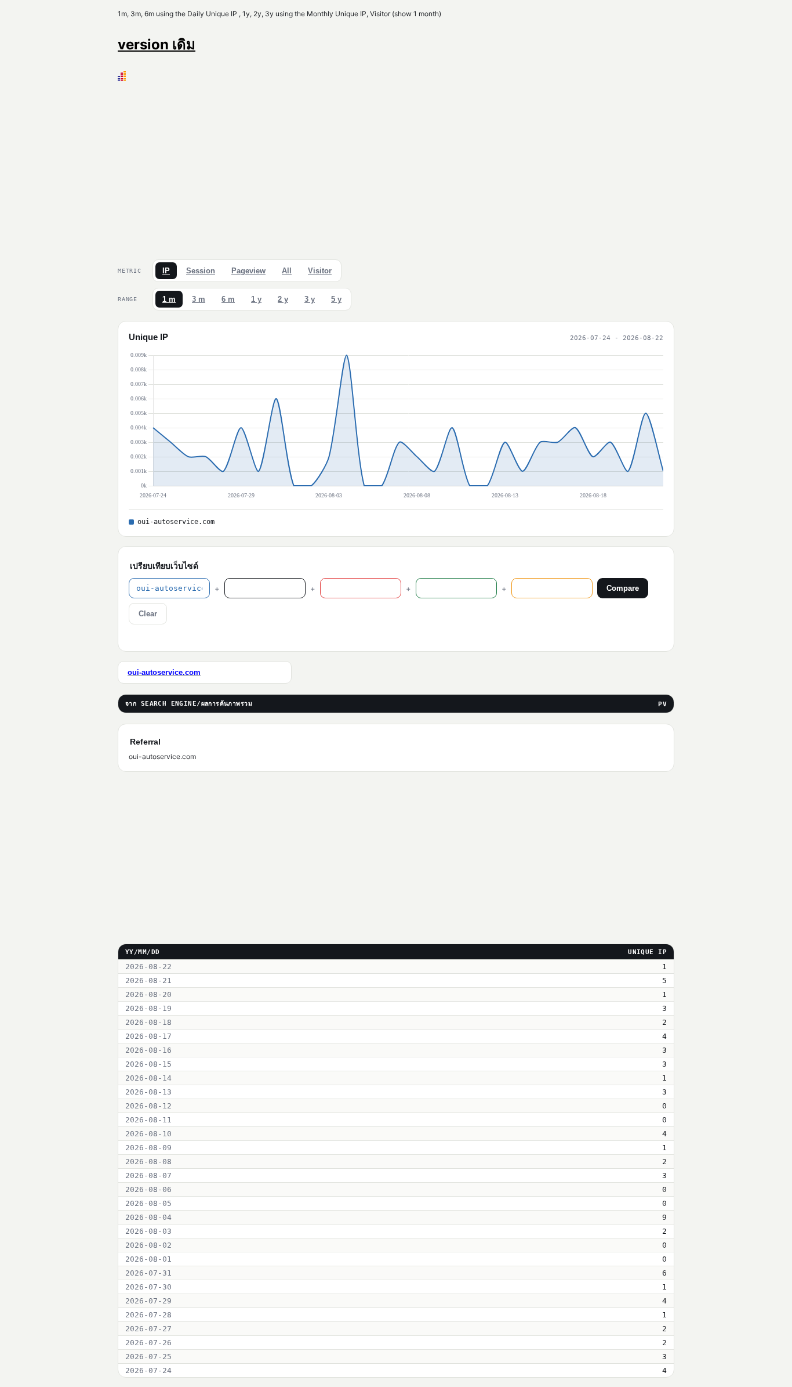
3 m (198, 299)
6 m (228, 299)
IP (166, 270)
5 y (336, 299)
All (287, 270)
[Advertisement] (396, 167)
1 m (169, 299)
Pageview (248, 270)
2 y (283, 299)
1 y (256, 299)
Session (200, 270)
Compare (622, 588)
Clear (148, 613)
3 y (309, 299)
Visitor (320, 270)
